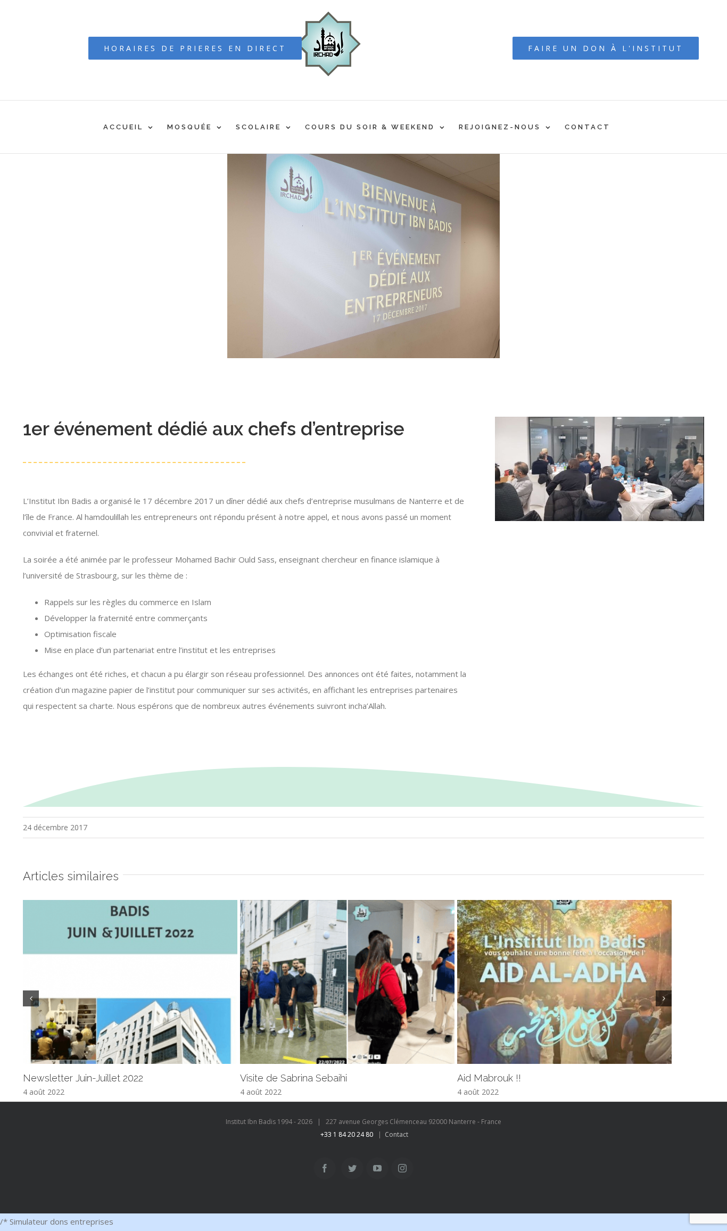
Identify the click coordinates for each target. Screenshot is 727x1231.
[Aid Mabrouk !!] (564, 982)
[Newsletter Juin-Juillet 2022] (130, 982)
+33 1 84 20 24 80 (346, 1134)
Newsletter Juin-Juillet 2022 (83, 1078)
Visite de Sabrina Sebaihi (293, 1078)
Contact (396, 1134)
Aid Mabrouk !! (489, 1078)
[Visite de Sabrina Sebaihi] (347, 982)
